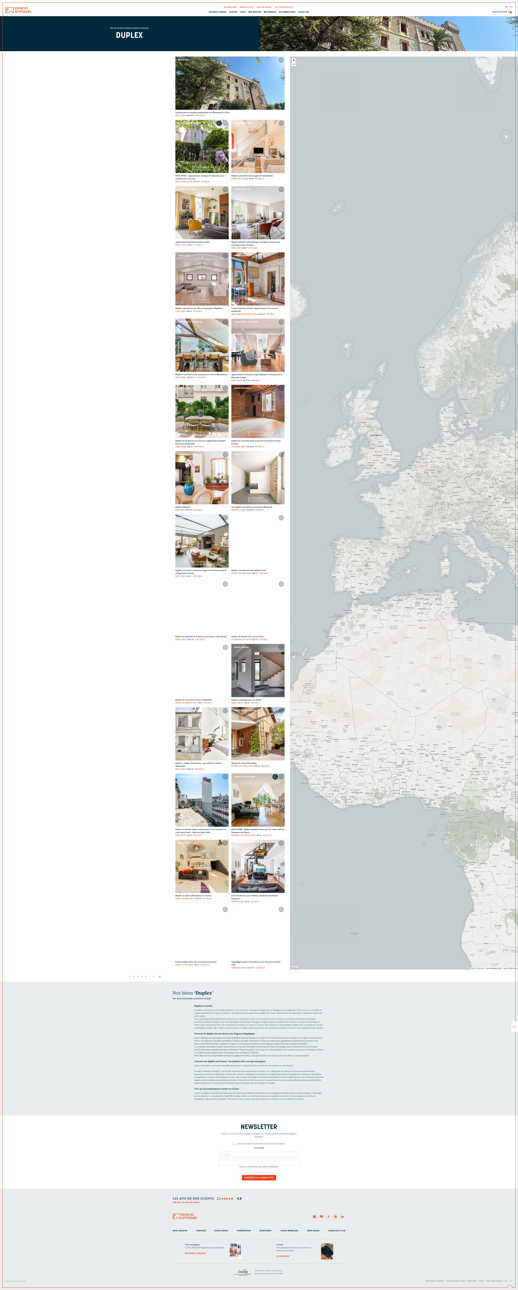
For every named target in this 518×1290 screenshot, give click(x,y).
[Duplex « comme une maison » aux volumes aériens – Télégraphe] (202, 733)
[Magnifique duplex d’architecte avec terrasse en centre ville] (258, 932)
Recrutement (266, 1231)
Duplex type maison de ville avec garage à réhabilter (198, 308)
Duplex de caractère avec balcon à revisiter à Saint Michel (201, 636)
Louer (243, 12)
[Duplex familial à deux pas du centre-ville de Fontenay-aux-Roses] (258, 800)
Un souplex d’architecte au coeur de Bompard (251, 507)
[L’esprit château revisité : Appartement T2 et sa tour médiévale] (258, 279)
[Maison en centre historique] (258, 733)
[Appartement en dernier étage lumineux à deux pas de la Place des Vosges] (258, 345)
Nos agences (270, 12)
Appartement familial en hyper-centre (192, 242)
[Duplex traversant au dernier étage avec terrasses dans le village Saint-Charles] (202, 541)
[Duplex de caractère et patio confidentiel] (202, 670)
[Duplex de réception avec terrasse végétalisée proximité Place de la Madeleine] (202, 411)
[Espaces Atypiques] (18, 12)
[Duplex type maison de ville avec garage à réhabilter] (202, 279)
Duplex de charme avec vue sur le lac (247, 636)
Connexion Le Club (336, 1231)
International (230, 7)
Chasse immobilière (289, 1231)
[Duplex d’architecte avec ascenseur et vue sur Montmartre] (202, 345)
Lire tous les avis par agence (186, 1203)
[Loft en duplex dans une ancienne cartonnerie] (202, 932)
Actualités (303, 12)
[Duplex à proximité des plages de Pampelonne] (258, 146)
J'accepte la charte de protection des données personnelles (261, 1144)
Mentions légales (494, 1281)
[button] (294, 60)
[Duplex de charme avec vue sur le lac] (258, 607)
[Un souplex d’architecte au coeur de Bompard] (258, 477)
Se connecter (283, 1256)
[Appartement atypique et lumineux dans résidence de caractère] (202, 146)
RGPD (481, 1281)
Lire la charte (259, 1147)
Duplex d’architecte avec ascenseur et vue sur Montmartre (201, 374)
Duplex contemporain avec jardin (246, 700)
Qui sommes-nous (287, 12)
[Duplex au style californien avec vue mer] (202, 866)
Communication (244, 1231)
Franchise (201, 1231)
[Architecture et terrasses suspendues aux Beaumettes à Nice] (230, 83)
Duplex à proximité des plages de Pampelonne (252, 176)
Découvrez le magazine (195, 1253)
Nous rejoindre (264, 7)
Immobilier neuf (247, 7)
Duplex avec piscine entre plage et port (248, 570)
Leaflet (473, 968)
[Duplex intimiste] (202, 477)
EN (511, 7)
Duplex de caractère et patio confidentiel (193, 700)
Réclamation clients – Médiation (461, 1281)
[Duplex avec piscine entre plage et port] (258, 541)
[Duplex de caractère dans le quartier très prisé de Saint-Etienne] (258, 411)
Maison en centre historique (244, 763)
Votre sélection (502, 12)
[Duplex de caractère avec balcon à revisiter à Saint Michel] (202, 607)
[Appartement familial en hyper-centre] (202, 212)
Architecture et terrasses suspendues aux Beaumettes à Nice (202, 112)
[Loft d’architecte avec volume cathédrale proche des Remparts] (258, 866)
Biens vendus (313, 1231)
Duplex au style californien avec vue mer (193, 896)
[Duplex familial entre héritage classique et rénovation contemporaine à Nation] (258, 212)
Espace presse (221, 1231)
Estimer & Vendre (217, 12)
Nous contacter (180, 1231)
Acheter (233, 12)
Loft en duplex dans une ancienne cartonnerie (196, 962)
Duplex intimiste (183, 507)
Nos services (254, 12)
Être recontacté (285, 7)
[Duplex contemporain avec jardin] (258, 670)
